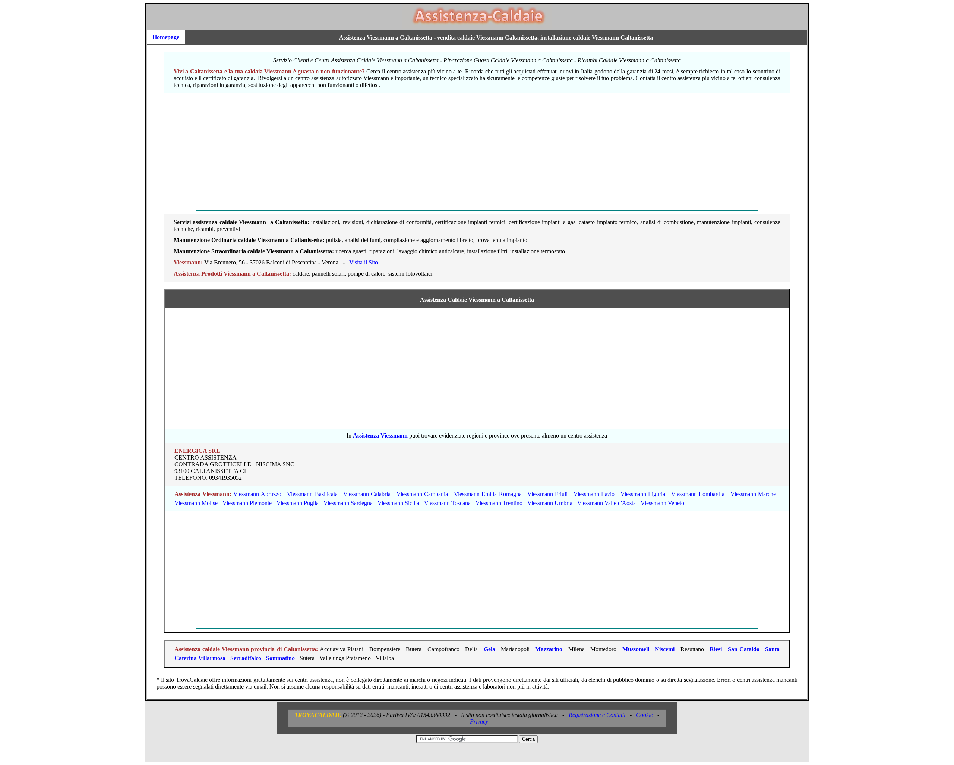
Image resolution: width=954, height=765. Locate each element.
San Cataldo (743, 649)
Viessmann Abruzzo (257, 494)
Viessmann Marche (753, 494)
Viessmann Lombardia (697, 494)
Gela (489, 649)
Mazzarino (548, 649)
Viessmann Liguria (642, 494)
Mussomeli (635, 649)
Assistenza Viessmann (380, 435)
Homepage (165, 37)
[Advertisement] (388, 155)
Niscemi (665, 649)
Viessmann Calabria (367, 494)
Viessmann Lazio (594, 494)
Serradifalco (245, 658)
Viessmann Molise (196, 503)
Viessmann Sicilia (398, 503)
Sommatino (280, 658)
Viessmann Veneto (662, 503)
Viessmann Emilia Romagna (488, 494)
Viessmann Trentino (499, 503)
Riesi (716, 649)
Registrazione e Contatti (597, 715)
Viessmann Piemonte (247, 503)
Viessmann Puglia (298, 503)
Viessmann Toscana (447, 503)
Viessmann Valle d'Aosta (606, 503)
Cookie (644, 715)
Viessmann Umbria (549, 503)
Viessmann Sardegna (348, 503)
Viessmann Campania (422, 494)
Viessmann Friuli (547, 494)
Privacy (479, 721)
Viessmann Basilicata (312, 494)
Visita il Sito (363, 262)
